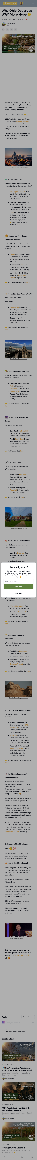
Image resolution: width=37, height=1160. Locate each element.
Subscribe (18, 587)
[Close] (33, 565)
